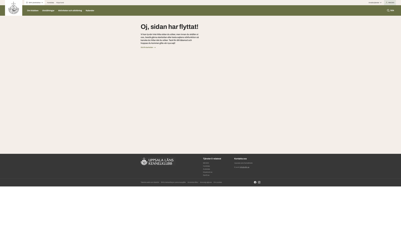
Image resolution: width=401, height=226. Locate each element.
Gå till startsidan (147, 47)
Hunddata (50, 2)
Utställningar (48, 10)
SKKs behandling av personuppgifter (173, 182)
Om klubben (32, 10)
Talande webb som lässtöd (150, 182)
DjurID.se (206, 175)
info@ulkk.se (244, 167)
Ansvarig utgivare (206, 182)
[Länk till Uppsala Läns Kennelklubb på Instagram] (259, 182)
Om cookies (217, 182)
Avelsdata (206, 169)
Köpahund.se (207, 172)
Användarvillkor (193, 182)
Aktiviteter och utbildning (70, 10)
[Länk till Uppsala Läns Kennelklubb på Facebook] (255, 182)
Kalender (90, 10)
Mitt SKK (206, 163)
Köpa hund (60, 2)
